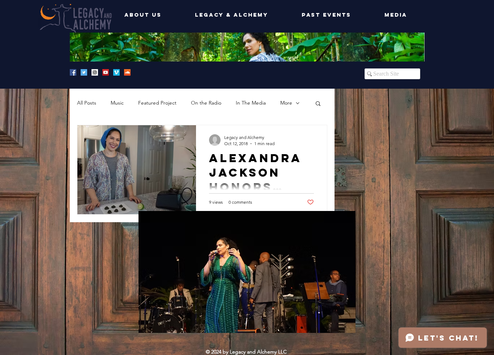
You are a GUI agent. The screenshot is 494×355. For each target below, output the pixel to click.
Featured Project (157, 103)
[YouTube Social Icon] (105, 72)
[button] (318, 104)
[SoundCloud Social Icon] (127, 72)
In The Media (251, 103)
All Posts (86, 103)
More (286, 103)
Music (117, 103)
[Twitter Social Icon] (84, 72)
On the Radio (206, 103)
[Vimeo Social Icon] (116, 72)
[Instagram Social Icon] (94, 72)
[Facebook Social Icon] (73, 72)
